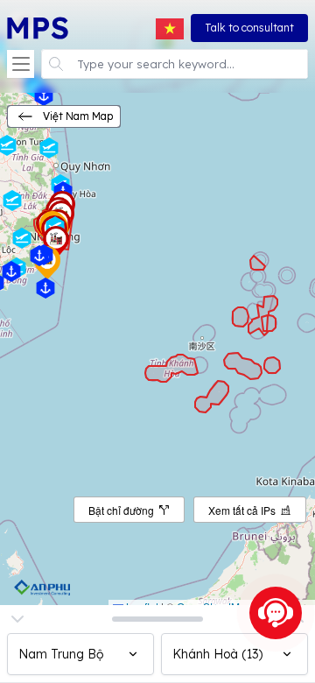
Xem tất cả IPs (242, 510)
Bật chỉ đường (121, 510)
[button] (20, 64)
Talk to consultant (249, 27)
